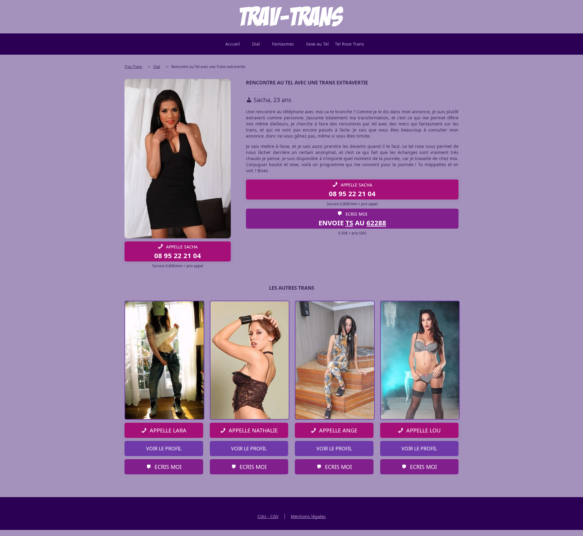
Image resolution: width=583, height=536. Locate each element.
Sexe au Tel (317, 44)
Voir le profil (164, 449)
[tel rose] (291, 16)
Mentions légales (308, 516)
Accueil (232, 44)
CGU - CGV (267, 516)
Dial (256, 44)
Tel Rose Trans (349, 44)
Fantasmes (283, 44)
